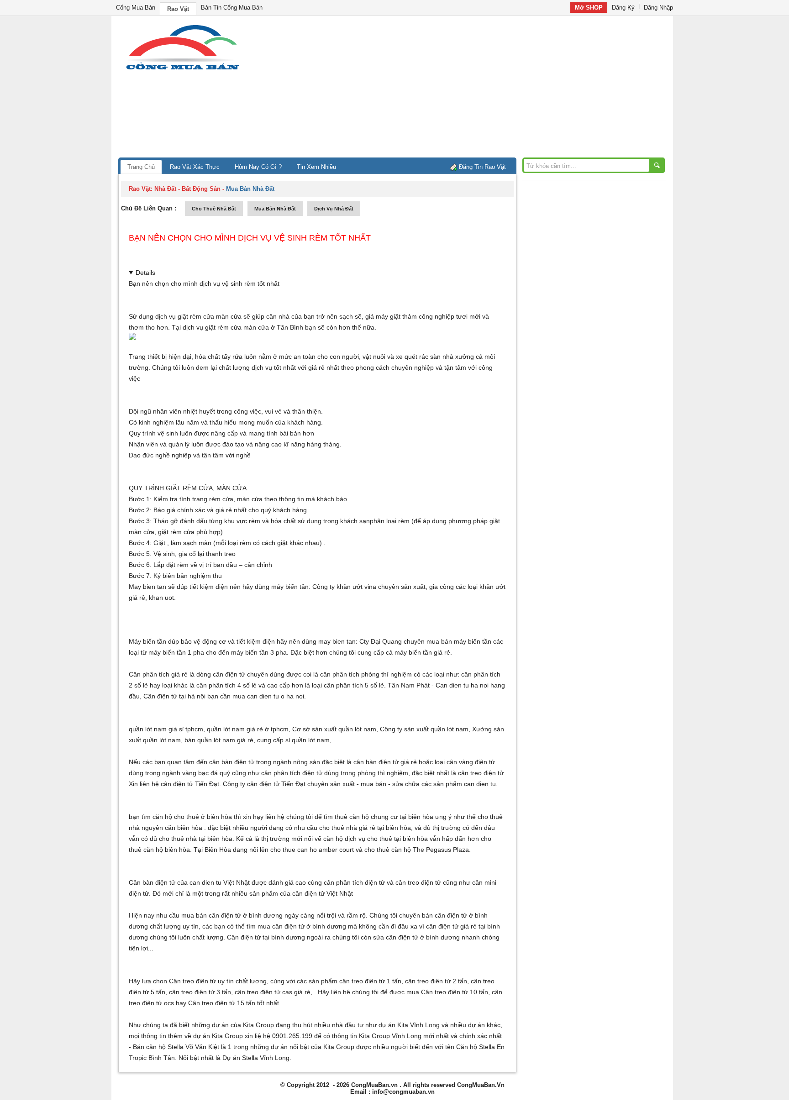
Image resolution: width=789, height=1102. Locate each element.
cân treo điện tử (481, 773)
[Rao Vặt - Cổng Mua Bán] (182, 69)
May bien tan (147, 586)
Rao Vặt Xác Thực (195, 166)
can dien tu (480, 783)
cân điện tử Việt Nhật (322, 893)
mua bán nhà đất (275, 208)
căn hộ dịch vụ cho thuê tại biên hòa (375, 838)
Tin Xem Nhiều (316, 166)
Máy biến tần (147, 641)
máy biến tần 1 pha (176, 652)
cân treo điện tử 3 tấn (200, 992)
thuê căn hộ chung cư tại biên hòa (384, 816)
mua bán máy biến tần (458, 641)
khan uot (161, 597)
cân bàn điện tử (231, 762)
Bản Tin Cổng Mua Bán (232, 7)
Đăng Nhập (658, 7)
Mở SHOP (589, 7)
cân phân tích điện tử (291, 773)
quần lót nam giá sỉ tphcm (166, 729)
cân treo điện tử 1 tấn (370, 981)
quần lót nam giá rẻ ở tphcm (248, 729)
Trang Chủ (141, 166)
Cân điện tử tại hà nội (174, 696)
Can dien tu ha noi (462, 685)
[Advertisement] (472, 89)
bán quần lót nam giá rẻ (218, 740)
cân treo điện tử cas (263, 992)
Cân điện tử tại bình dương (266, 937)
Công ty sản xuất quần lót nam (424, 729)
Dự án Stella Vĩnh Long (255, 1057)
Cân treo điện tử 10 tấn (454, 992)
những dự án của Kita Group (232, 1025)
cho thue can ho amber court (312, 849)
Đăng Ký (623, 7)
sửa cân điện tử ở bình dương (416, 937)
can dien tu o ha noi (275, 696)
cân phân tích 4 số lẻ (226, 685)
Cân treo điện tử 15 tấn (221, 1003)
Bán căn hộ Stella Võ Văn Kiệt (176, 1046)
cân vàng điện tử (471, 762)
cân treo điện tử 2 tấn (436, 981)
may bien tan (337, 641)
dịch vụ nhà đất (333, 208)
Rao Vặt (178, 8)
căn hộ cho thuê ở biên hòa (192, 816)
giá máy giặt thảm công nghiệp (409, 316)
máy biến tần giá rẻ (422, 652)
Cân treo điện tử (192, 981)
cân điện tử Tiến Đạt (276, 783)
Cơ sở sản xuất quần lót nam (334, 729)
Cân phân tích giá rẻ (158, 674)
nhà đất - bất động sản (187, 188)
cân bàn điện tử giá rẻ (385, 762)
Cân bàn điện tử (152, 882)
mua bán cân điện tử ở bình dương (232, 915)
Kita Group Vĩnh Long (390, 1035)
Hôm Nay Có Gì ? (258, 166)
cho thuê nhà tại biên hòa (195, 838)
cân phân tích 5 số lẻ (354, 685)
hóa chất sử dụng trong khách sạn (320, 521)
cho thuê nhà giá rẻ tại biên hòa (365, 827)
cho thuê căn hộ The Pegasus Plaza (416, 849)
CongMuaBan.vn (374, 1084)
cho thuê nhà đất (214, 208)
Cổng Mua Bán (135, 7)
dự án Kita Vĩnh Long (409, 1025)
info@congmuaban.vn (403, 1091)
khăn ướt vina (356, 586)
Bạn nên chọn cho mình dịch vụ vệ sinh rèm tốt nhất (250, 237)
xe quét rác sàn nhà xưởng (435, 356)
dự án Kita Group (218, 1035)
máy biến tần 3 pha (259, 652)
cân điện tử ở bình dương (309, 926)
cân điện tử (177, 783)
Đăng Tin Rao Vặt (482, 166)
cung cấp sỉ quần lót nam (293, 740)
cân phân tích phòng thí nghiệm (366, 674)
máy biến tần (290, 586)
